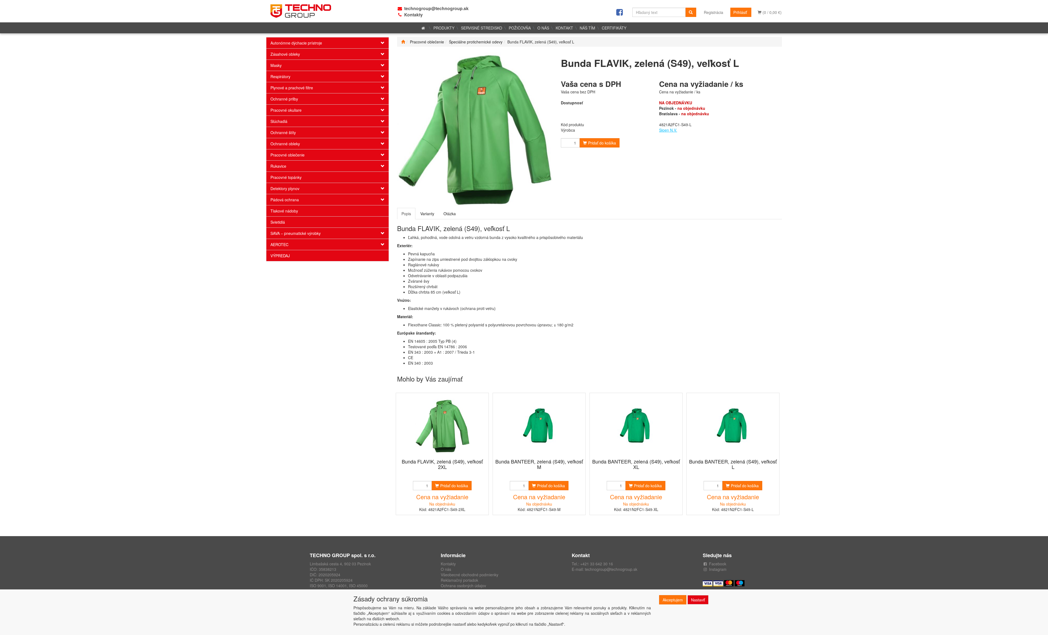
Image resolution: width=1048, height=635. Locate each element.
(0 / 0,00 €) (771, 12)
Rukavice (278, 166)
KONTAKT (564, 28)
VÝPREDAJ (280, 255)
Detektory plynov (284, 188)
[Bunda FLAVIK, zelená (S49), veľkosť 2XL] (442, 426)
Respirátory (280, 76)
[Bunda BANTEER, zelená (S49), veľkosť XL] (636, 426)
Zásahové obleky (285, 54)
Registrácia (713, 12)
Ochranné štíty (283, 132)
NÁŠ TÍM (587, 28)
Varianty (427, 213)
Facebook (717, 563)
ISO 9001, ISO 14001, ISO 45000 (339, 585)
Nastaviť (698, 599)
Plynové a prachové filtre (291, 87)
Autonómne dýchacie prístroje (296, 43)
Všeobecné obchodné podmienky (469, 574)
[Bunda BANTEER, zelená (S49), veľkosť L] (733, 426)
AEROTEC (279, 244)
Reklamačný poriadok (459, 580)
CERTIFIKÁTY (614, 28)
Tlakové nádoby (284, 211)
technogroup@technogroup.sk (436, 8)
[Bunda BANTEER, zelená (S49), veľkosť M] (539, 426)
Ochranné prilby (284, 99)
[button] (378, 42)
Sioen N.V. (668, 130)
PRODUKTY (443, 28)
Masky (276, 65)
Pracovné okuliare (286, 110)
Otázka (449, 213)
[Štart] (403, 42)
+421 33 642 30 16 (596, 563)
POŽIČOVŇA (520, 28)
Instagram (718, 569)
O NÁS (543, 28)
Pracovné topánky (286, 177)
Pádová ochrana (284, 199)
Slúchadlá (278, 121)
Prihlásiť (740, 12)
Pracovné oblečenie (287, 155)
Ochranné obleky (285, 143)
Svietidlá (277, 222)
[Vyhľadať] (690, 12)
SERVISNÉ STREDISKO (481, 28)
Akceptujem (673, 599)
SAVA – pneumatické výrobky (295, 233)
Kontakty (413, 14)
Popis (406, 213)
